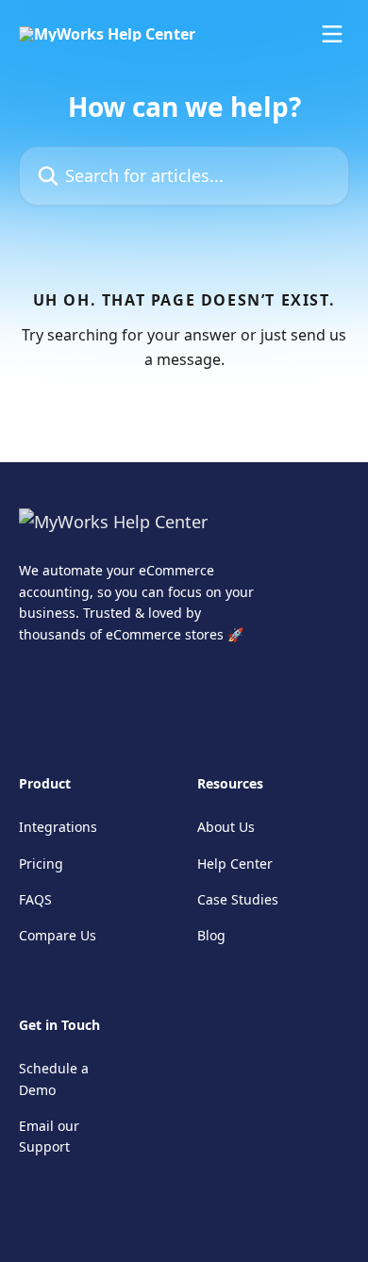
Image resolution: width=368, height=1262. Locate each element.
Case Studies (237, 899)
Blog (211, 935)
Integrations (58, 827)
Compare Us (57, 935)
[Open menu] (332, 34)
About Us (226, 827)
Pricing (41, 863)
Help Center (235, 863)
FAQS (35, 899)
